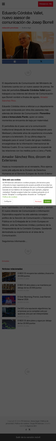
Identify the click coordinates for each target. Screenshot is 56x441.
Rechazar (38, 201)
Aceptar (47, 201)
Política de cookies (10, 197)
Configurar (7, 201)
